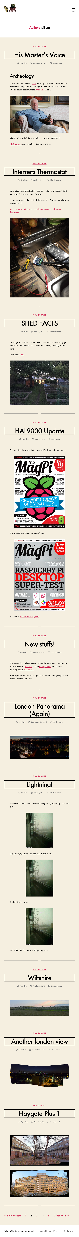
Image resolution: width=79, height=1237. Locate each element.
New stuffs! (39, 644)
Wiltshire (39, 977)
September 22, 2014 (39, 722)
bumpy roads (45, 666)
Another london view (39, 1041)
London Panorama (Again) (39, 710)
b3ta (34, 83)
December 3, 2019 (40, 63)
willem (24, 63)
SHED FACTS (39, 323)
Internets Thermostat (39, 171)
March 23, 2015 (39, 652)
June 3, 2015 (40, 439)
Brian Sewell (41, 89)
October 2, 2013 (39, 986)
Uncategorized (39, 47)
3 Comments (57, 63)
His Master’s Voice (39, 55)
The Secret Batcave (19, 1231)
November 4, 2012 (39, 1050)
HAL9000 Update (39, 431)
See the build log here (29, 616)
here (22, 354)
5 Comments (55, 439)
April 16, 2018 (38, 180)
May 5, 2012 (39, 1122)
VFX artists (28, 669)
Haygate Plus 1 (39, 1113)
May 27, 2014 (39, 793)
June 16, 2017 (39, 331)
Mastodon (32, 1231)
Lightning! (39, 784)
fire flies (28, 666)
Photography (39, 1105)
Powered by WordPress (48, 1231)
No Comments (55, 180)
